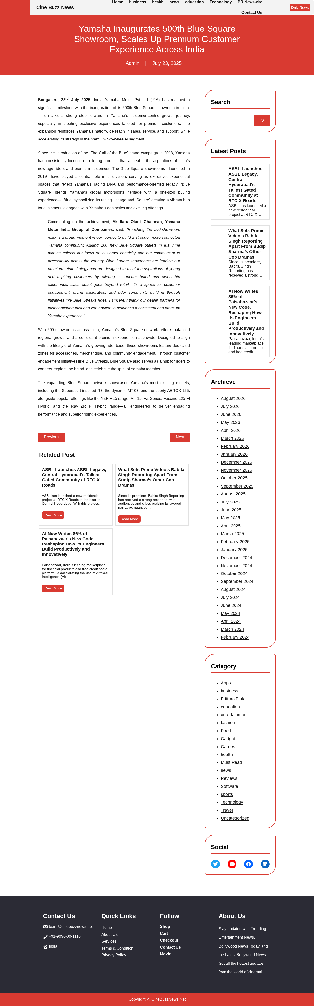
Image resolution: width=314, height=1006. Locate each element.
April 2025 (231, 525)
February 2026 (235, 446)
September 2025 (237, 486)
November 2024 (236, 565)
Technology (232, 802)
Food (226, 730)
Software (229, 786)
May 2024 (230, 613)
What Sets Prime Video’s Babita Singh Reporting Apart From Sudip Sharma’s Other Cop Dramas (151, 477)
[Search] (262, 120)
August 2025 (233, 493)
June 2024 (231, 605)
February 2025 (235, 541)
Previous (51, 437)
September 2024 (237, 581)
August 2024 (233, 589)
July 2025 (230, 502)
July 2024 (230, 597)
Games (228, 746)
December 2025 (236, 462)
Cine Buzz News (55, 7)
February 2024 (235, 637)
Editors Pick (232, 698)
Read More (53, 515)
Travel (227, 810)
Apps (226, 682)
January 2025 (234, 549)
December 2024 (236, 557)
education (230, 706)
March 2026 (232, 438)
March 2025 (232, 533)
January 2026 (234, 454)
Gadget (228, 738)
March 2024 (232, 629)
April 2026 (231, 430)
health (227, 754)
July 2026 (230, 406)
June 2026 (231, 414)
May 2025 (230, 518)
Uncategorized (235, 818)
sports (227, 794)
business (229, 690)
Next (180, 437)
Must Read (231, 762)
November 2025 (236, 470)
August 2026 (233, 398)
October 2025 (234, 478)
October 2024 (234, 573)
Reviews (229, 778)
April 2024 (231, 621)
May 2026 (230, 422)
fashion (228, 722)
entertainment (234, 714)
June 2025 (231, 509)
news (226, 770)
